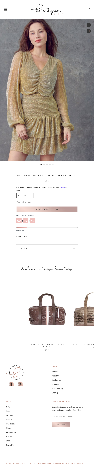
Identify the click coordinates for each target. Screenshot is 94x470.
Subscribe (61, 424)
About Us (55, 376)
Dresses (9, 419)
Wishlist (55, 371)
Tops (8, 411)
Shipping (24, 248)
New (8, 407)
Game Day (10, 445)
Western (9, 436)
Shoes (8, 428)
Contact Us (56, 380)
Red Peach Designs (75, 463)
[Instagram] (20, 384)
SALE (8, 441)
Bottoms (9, 415)
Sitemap (55, 393)
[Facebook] (11, 384)
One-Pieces (11, 424)
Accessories (11, 432)
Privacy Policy (57, 388)
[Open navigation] (5, 9)
